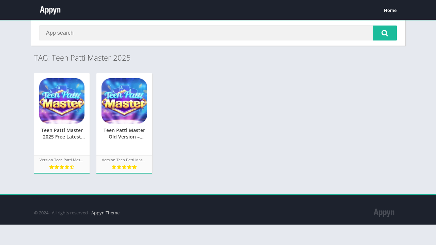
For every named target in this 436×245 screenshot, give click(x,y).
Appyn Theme (105, 213)
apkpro (38, 198)
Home (390, 10)
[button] (385, 33)
